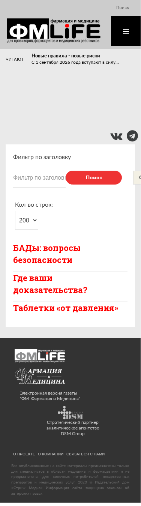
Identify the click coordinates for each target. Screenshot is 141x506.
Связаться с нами (85, 453)
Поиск (94, 177)
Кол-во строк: (34, 204)
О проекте (24, 453)
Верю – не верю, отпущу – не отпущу (73, 95)
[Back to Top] (122, 484)
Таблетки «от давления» (65, 307)
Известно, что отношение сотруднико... (73, 101)
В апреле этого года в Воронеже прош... (74, 84)
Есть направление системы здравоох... (72, 119)
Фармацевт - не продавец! (61, 113)
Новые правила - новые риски (66, 56)
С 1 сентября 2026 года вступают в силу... (75, 62)
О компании (50, 453)
